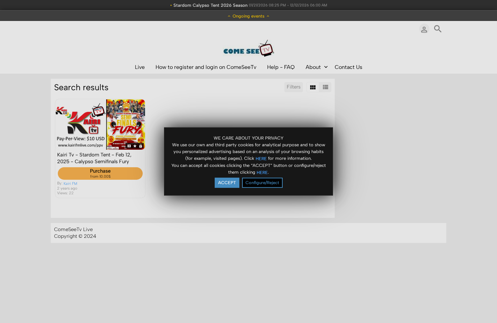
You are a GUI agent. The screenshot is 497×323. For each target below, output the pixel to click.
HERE (261, 158)
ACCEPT (227, 182)
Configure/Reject (262, 182)
